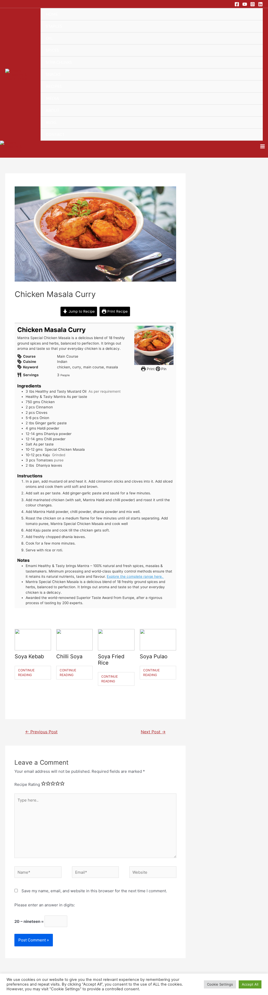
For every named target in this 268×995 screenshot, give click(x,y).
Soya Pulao (154, 656)
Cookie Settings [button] (220, 984)
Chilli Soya (69, 656)
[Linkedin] (260, 4)
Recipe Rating (27, 784)
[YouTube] (244, 4)
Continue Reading (26, 672)
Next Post (153, 731)
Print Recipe (117, 311)
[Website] (152, 873)
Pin (163, 369)
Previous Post (41, 731)
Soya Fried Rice (111, 659)
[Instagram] (252, 4)
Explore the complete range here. (135, 576)
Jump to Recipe (81, 311)
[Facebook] (236, 4)
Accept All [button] (250, 984)
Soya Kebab (29, 656)
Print (150, 369)
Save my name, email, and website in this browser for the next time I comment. (94, 890)
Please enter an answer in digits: (44, 904)
